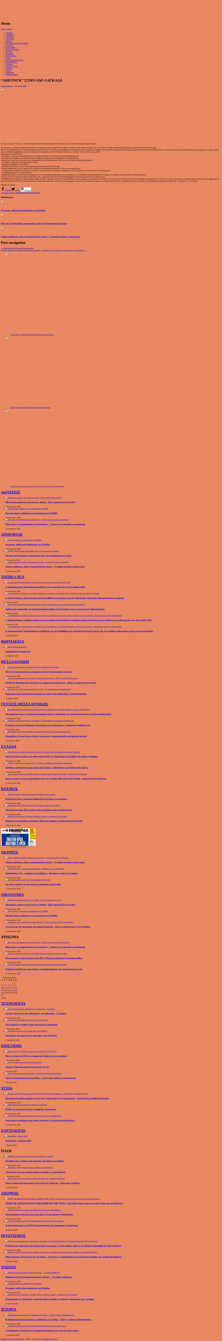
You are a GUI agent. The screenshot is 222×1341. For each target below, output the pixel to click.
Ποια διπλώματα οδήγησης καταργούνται (17, 248)
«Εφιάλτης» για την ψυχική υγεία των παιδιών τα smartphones (35, 1172)
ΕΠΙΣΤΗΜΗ (10, 48)
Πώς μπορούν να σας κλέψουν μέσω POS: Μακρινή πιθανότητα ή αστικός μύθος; (44, 958)
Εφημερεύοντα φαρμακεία (18, 651)
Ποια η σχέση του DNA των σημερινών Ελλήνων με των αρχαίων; (36, 1056)
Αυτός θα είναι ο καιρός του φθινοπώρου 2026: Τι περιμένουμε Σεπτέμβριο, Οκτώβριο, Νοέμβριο (52, 756)
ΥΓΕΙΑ (8, 71)
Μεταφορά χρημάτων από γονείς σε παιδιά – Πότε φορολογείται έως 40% (41, 502)
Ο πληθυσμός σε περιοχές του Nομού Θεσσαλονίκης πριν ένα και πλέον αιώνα (42, 1330)
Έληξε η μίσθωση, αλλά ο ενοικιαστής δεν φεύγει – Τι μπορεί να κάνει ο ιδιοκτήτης (40, 236)
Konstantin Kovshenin (49, 1339)
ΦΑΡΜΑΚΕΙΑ (12, 641)
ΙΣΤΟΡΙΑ (9, 52)
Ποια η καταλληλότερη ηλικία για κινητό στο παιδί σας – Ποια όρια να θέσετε (43, 1183)
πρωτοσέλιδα (15, 847)
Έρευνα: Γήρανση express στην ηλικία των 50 (27, 1067)
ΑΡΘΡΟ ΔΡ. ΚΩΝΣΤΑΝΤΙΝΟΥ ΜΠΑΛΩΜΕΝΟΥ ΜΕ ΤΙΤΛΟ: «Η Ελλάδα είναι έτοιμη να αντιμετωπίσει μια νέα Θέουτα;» (64, 1203)
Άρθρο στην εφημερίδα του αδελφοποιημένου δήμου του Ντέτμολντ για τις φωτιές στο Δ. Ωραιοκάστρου (55, 609)
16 (16, 988)
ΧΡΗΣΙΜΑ (10, 73)
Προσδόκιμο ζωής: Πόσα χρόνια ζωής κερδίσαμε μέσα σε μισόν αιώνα (39, 810)
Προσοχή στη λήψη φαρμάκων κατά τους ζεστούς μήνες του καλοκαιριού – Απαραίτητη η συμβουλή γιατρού (57, 1098)
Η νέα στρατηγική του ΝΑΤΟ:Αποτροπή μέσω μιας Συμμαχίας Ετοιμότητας (42, 1225)
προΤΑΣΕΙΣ (10, 492)
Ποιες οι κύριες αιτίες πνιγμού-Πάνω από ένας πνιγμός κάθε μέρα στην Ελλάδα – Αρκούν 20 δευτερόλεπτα (56, 778)
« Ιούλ (3, 998)
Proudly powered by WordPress (12, 1339)
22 (14, 990)
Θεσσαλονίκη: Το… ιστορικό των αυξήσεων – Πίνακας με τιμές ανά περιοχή (41, 873)
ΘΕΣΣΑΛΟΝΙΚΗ (12, 50)
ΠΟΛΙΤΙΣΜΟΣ (11, 62)
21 (11, 990)
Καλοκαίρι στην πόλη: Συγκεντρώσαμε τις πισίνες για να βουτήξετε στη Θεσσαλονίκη (46, 694)
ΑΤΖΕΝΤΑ (10, 39)
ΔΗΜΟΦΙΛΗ (20, 193)
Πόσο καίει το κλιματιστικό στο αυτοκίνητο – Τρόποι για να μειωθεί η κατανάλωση (45, 524)
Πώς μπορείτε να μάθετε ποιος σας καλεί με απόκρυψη (31, 1024)
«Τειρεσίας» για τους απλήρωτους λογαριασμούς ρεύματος (32, 335)
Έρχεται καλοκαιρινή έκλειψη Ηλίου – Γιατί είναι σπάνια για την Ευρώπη (41, 1078)
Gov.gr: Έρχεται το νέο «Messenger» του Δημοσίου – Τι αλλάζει (36, 1013)
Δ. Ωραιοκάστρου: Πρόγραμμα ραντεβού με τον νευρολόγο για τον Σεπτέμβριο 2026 (45, 587)
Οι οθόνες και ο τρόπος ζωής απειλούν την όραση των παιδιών (35, 1161)
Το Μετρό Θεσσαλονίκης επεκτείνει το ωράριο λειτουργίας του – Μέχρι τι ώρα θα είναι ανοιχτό (51, 682)
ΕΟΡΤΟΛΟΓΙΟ (13, 1130)
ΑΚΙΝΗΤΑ (10, 35)
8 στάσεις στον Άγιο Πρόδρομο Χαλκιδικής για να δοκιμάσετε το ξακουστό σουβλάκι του (48, 725)
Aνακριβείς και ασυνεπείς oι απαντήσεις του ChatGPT (31, 1035)
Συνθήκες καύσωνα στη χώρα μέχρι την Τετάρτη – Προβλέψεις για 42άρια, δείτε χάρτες (47, 767)
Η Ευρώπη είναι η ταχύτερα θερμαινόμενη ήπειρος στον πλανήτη (36, 799)
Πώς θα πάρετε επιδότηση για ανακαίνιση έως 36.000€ (31, 513)
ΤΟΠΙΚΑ (9, 68)
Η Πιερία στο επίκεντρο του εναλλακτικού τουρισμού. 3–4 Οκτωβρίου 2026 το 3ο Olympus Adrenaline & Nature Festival (63, 1246)
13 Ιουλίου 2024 (20, 86)
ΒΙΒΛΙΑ (9, 41)
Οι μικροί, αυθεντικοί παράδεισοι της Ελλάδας (23, 210)
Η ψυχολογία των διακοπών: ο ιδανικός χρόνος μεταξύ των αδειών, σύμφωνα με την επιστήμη (50, 1299)
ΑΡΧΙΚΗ (9, 33)
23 (16, 990)
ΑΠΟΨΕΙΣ (10, 37)
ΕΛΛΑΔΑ (9, 46)
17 (2, 990)
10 (2, 988)
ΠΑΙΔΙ (8, 58)
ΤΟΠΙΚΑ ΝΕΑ (12, 577)
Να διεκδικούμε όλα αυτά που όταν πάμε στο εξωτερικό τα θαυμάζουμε (39, 1214)
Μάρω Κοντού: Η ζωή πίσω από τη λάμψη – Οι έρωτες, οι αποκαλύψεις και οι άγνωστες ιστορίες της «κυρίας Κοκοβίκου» (64, 1257)
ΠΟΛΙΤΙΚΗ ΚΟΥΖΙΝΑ (15, 60)
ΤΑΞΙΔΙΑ (9, 64)
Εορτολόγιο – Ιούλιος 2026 (18, 1140)
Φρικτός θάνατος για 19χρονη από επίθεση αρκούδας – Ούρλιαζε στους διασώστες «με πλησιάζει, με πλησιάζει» (44, 250)
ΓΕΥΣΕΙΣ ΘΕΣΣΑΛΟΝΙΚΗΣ (17, 43)
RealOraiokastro (7, 86)
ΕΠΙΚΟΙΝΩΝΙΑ (12, 75)
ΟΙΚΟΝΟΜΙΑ (11, 56)
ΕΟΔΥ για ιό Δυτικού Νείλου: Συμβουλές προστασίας (30, 408)
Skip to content (6, 29)
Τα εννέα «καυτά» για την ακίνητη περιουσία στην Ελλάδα (33, 884)
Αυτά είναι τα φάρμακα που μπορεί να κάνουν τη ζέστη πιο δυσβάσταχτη (37, 486)
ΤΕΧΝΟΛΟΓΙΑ (12, 66)
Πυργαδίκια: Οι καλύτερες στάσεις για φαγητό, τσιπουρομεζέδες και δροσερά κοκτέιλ (46, 736)
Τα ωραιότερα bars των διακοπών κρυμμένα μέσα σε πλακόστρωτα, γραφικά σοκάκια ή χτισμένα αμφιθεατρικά (58, 714)
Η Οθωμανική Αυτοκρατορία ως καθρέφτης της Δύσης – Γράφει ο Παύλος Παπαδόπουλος (48, 1319)
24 (2, 993)
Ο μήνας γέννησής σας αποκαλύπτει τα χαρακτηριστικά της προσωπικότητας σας (44, 969)
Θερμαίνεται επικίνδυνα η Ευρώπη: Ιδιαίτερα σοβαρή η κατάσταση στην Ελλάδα (44, 821)
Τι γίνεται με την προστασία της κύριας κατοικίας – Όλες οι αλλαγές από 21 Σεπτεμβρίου (48, 927)
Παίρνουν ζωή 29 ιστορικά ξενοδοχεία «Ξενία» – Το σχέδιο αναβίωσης (39, 1277)
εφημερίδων (23, 847)
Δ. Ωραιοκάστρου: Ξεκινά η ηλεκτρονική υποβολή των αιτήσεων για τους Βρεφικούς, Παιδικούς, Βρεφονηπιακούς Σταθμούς (65, 598)
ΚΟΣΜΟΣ (9, 54)
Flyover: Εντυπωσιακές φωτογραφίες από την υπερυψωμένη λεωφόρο (34, 223)
